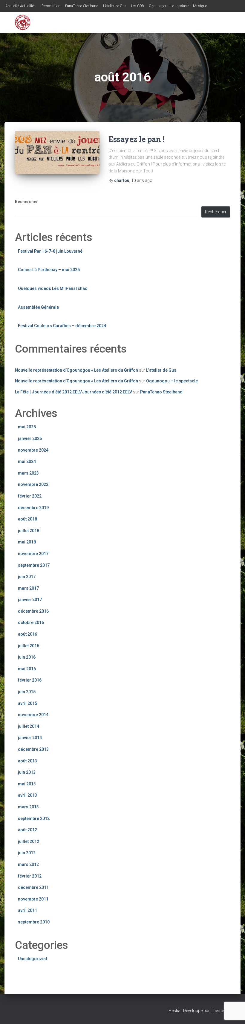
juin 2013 (27, 772)
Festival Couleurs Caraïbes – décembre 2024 (62, 325)
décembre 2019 (33, 507)
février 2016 (30, 680)
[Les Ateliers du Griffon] (22, 22)
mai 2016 (27, 668)
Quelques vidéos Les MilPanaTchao (53, 288)
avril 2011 (27, 910)
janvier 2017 (30, 599)
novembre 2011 (33, 899)
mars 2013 (28, 806)
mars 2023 (28, 473)
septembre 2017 (34, 565)
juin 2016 (27, 657)
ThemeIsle (220, 1010)
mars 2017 (28, 588)
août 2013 (27, 761)
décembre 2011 (33, 887)
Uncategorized (32, 958)
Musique (200, 6)
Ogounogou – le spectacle (168, 6)
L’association (49, 6)
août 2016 (27, 634)
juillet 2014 (28, 726)
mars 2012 (28, 864)
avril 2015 (27, 703)
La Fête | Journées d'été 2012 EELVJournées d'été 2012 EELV (73, 392)
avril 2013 (27, 795)
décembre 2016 (33, 611)
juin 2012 (27, 852)
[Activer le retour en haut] (233, 1012)
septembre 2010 (34, 922)
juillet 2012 (28, 841)
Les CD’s (137, 6)
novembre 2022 (33, 484)
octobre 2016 (31, 622)
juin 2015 (27, 691)
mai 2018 (27, 542)
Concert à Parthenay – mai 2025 (49, 269)
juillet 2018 (28, 530)
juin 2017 (27, 576)
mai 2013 (27, 783)
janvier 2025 (30, 438)
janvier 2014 (30, 737)
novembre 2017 (33, 553)
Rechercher (26, 201)
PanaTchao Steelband (81, 6)
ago (141, 180)
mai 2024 (27, 461)
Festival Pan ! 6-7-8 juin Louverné (50, 251)
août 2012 (27, 829)
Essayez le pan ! (136, 139)
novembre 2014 (33, 714)
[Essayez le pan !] (57, 152)
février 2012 (30, 876)
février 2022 (30, 496)
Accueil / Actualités (20, 6)
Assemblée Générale (38, 307)
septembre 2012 (34, 818)
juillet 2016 (28, 645)
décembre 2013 (33, 749)
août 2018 (27, 519)
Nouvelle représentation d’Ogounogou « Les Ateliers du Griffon (76, 370)
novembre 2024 (33, 450)
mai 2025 (27, 426)
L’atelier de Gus (114, 6)
